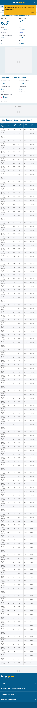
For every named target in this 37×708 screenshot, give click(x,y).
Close (32, 12)
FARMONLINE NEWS (8, 694)
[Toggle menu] (2, 2)
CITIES (3, 683)
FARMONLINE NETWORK (9, 700)
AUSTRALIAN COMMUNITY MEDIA (13, 689)
